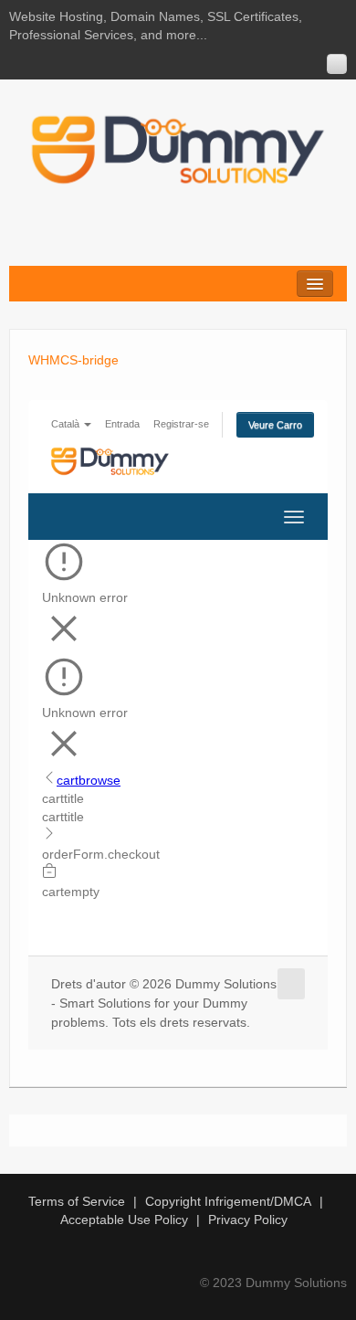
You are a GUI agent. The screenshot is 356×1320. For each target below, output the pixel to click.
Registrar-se (181, 423)
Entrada (122, 423)
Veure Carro (275, 424)
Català (66, 423)
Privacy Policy (248, 1219)
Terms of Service (76, 1201)
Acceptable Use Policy (124, 1219)
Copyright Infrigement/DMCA (228, 1201)
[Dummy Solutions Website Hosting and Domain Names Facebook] (337, 64)
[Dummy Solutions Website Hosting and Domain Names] (178, 149)
